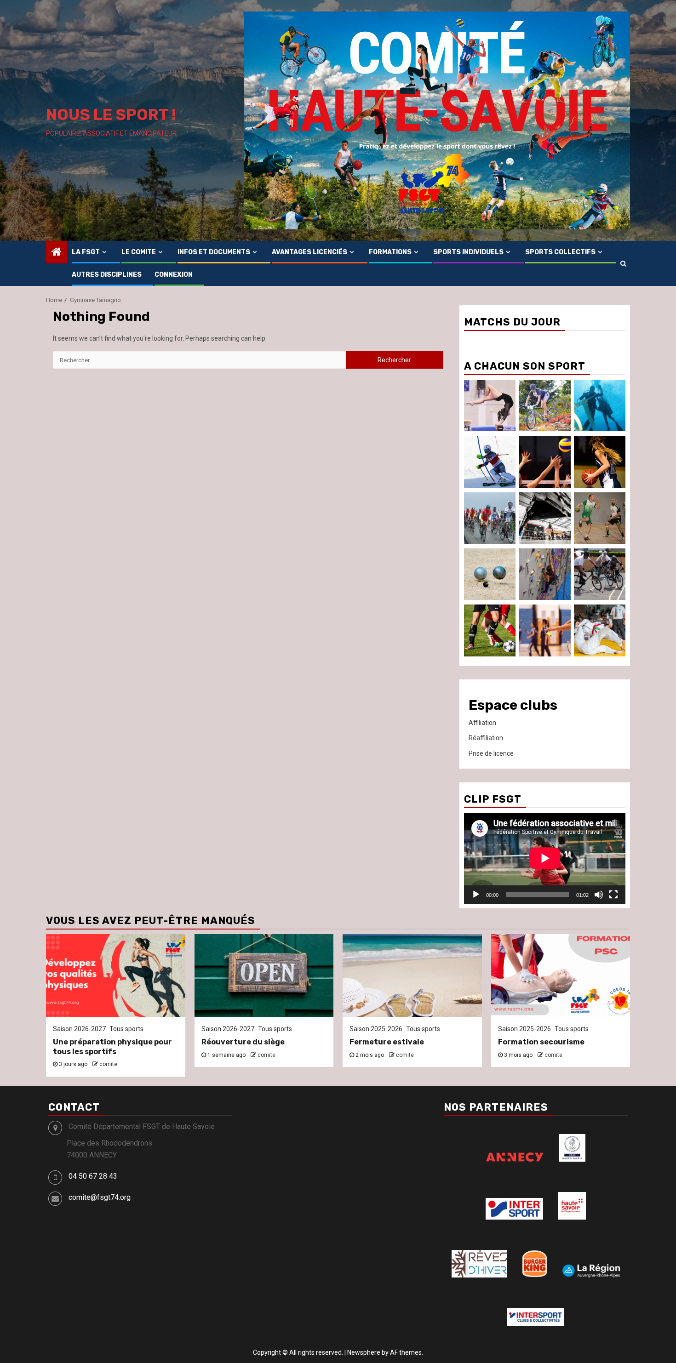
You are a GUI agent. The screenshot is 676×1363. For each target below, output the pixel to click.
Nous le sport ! (111, 114)
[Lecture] (476, 894)
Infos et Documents (214, 252)
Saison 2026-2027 (79, 1028)
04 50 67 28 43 (93, 1176)
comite (108, 1064)
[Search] (623, 263)
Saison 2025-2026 (375, 1028)
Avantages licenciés (309, 252)
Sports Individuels (468, 252)
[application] (544, 858)
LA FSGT (86, 252)
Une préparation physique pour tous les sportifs (112, 1047)
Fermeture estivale (386, 1042)
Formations (390, 252)
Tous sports (126, 1028)
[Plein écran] (613, 894)
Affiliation (482, 722)
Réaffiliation (486, 737)
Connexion (174, 275)
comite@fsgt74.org (100, 1197)
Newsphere (363, 1352)
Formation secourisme (541, 1042)
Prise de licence (491, 753)
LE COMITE (138, 252)
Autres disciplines (107, 275)
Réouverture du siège (243, 1042)
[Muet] (598, 894)
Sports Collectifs (560, 252)
